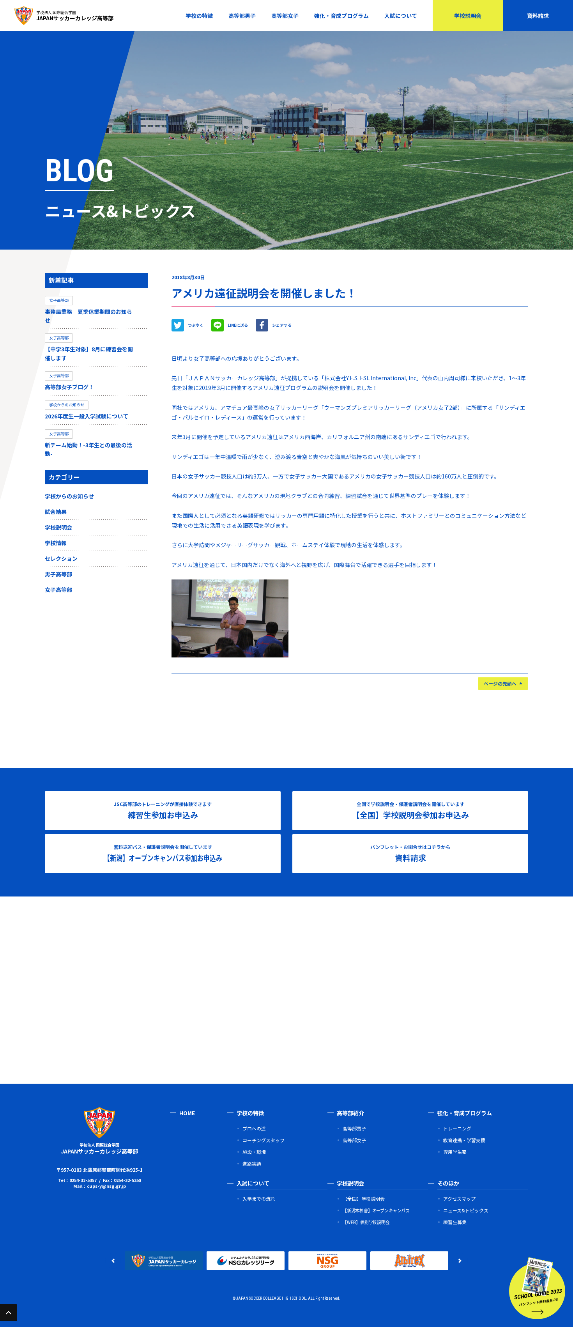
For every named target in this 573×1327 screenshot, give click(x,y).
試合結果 (56, 512)
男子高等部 (58, 574)
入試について (400, 15)
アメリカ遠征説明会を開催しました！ (264, 293)
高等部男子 (242, 15)
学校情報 (56, 543)
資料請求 (538, 15)
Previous (113, 1261)
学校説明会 (467, 15)
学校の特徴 (199, 15)
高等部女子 (285, 15)
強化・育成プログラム (341, 15)
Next (460, 1261)
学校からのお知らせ (69, 496)
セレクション (61, 558)
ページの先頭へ (500, 683)
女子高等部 (58, 590)
